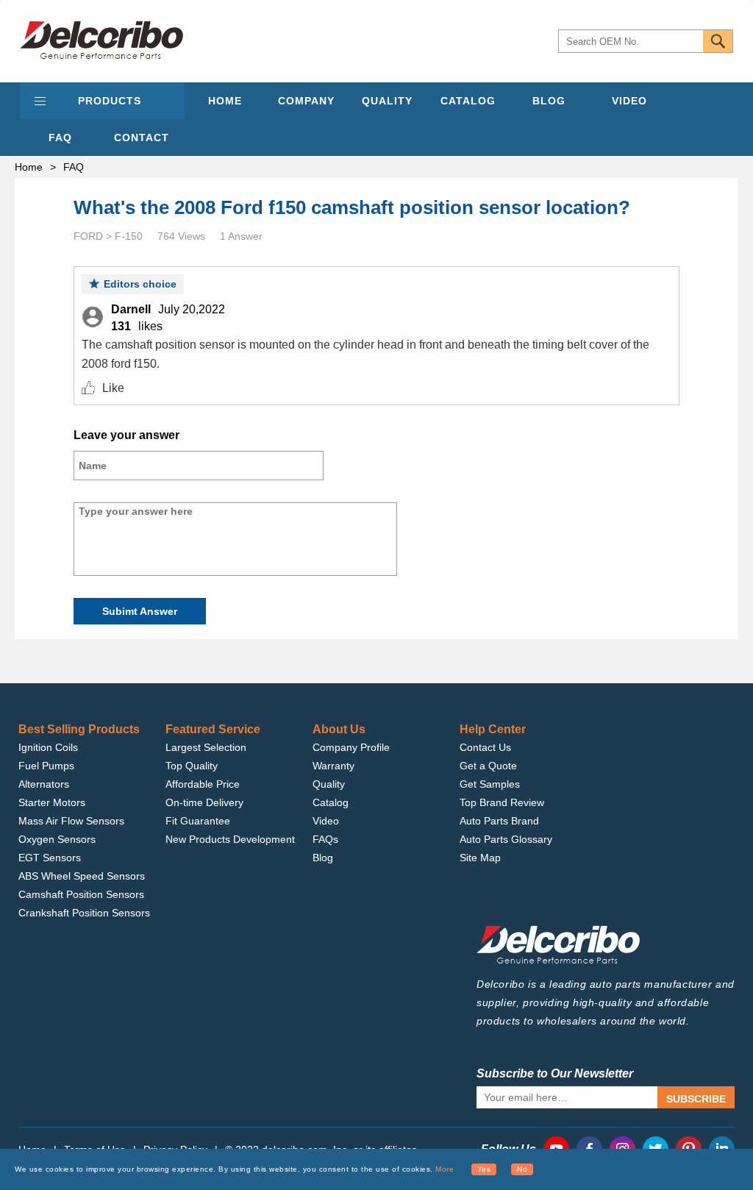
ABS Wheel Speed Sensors (81, 876)
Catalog (331, 802)
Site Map (480, 857)
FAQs (325, 839)
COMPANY (306, 101)
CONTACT (141, 137)
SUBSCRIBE (696, 1099)
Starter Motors (51, 802)
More (444, 1169)
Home (29, 167)
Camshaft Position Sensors (81, 894)
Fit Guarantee (197, 821)
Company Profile (351, 747)
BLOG (548, 101)
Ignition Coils (48, 747)
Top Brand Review (502, 802)
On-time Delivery (204, 802)
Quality (329, 784)
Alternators (43, 784)
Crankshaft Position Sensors (84, 913)
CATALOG (468, 101)
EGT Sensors (49, 857)
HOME (225, 101)
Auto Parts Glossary (506, 839)
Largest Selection (205, 747)
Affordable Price (202, 784)
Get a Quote (488, 766)
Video (326, 821)
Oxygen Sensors (57, 839)
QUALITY (387, 101)
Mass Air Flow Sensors (71, 821)
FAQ (60, 137)
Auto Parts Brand (499, 821)
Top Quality (191, 766)
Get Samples (490, 784)
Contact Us (485, 747)
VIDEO (629, 101)
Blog (323, 857)
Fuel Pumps (46, 766)
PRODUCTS (109, 101)
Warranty (333, 766)
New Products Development (230, 839)
